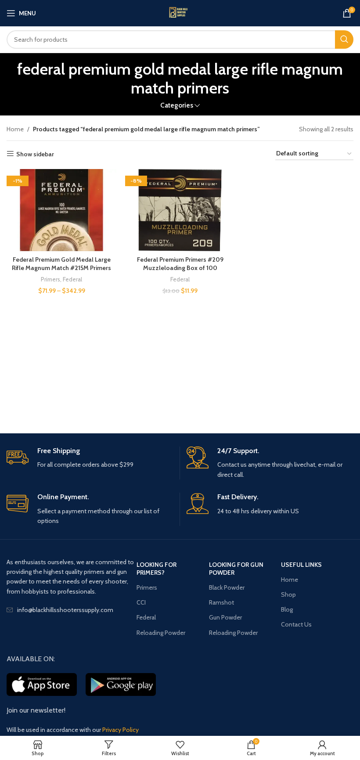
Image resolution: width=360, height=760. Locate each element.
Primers (50, 279)
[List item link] (72, 610)
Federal (72, 279)
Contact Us (296, 624)
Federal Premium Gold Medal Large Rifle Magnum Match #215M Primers (61, 264)
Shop (288, 594)
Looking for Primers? (156, 568)
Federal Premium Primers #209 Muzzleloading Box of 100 (180, 264)
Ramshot (221, 602)
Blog (287, 609)
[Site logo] (180, 13)
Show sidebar (35, 154)
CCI (141, 602)
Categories (176, 105)
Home (15, 129)
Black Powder (227, 587)
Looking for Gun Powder (236, 568)
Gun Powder (225, 617)
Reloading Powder (161, 633)
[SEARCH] (344, 39)
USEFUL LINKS (301, 565)
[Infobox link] (90, 458)
